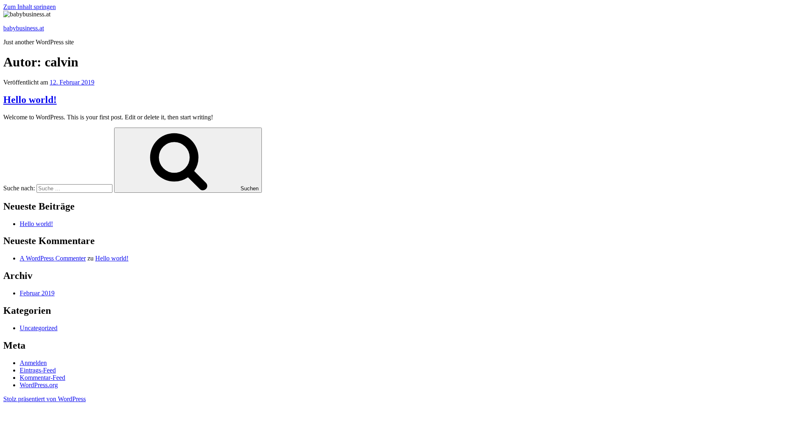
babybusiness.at (23, 28)
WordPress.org (39, 384)
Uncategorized (38, 327)
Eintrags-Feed (38, 370)
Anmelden (33, 362)
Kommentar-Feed (42, 377)
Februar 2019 (37, 293)
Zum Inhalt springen (29, 6)
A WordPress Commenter (53, 258)
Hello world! (30, 99)
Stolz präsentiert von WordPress (44, 398)
